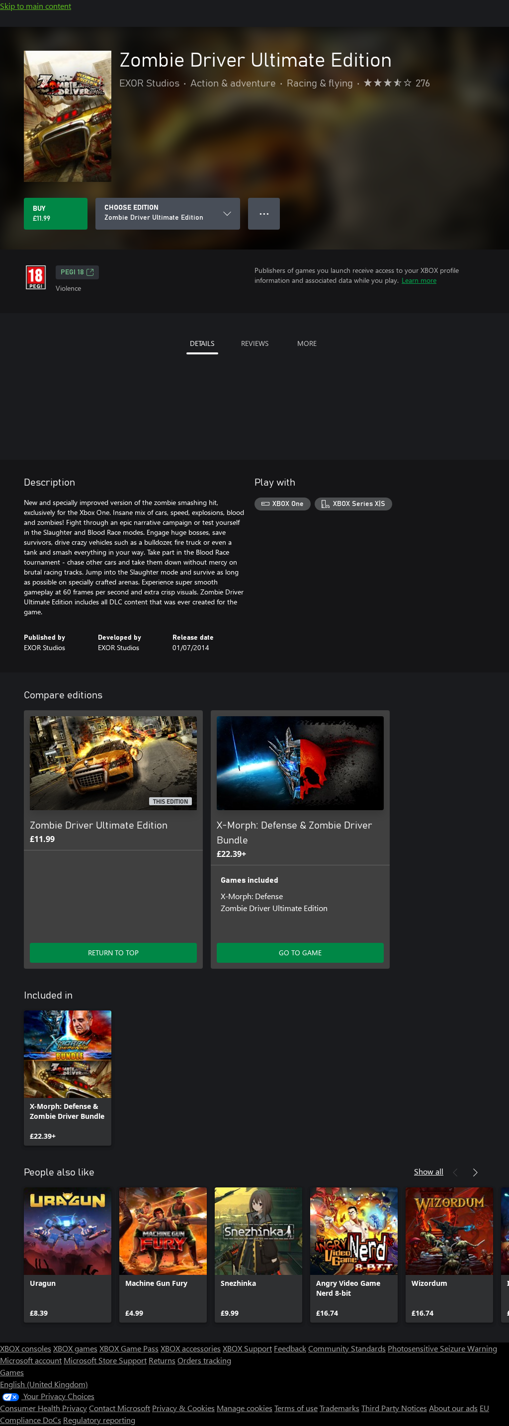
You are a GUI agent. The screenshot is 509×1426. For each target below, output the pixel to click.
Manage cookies (244, 1408)
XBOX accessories (191, 1348)
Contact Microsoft (119, 1408)
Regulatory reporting (99, 1420)
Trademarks (339, 1408)
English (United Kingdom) (44, 1384)
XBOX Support (247, 1348)
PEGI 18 (72, 272)
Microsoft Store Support (105, 1360)
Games (12, 1372)
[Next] (475, 1172)
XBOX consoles (25, 1348)
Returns (162, 1360)
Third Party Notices (394, 1408)
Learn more (419, 280)
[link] (67, 1078)
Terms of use (296, 1408)
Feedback (290, 1348)
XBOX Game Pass (129, 1348)
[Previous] (455, 1172)
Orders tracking (204, 1360)
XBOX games (75, 1348)
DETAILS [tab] (202, 343)
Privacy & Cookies (183, 1408)
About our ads (453, 1408)
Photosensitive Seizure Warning (442, 1348)
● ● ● (264, 213)
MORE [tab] (307, 343)
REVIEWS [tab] (254, 343)
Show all (428, 1171)
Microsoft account (31, 1360)
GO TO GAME (300, 952)
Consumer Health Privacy (43, 1408)
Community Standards (347, 1348)
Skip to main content (35, 5)
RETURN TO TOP (113, 952)
